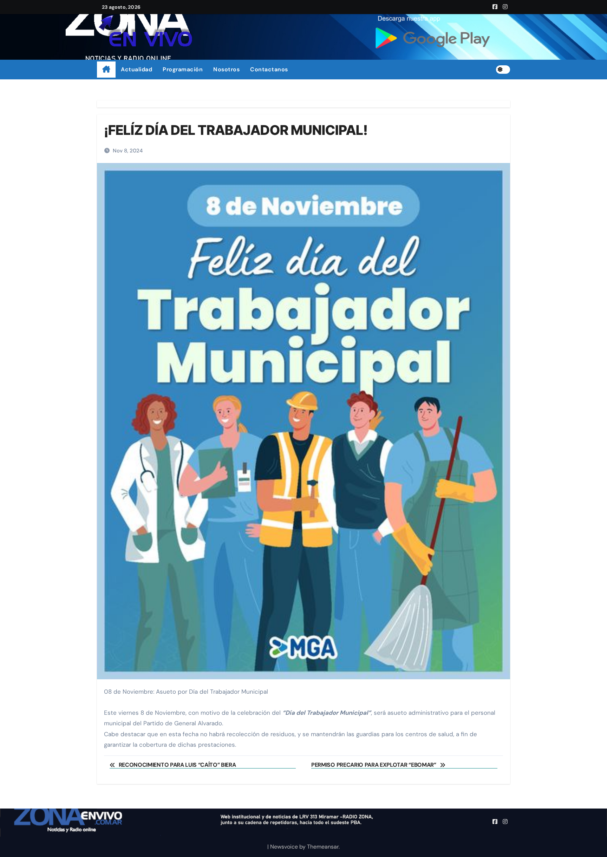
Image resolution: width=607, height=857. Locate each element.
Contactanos (269, 69)
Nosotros (226, 69)
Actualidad (136, 69)
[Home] (106, 69)
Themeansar (323, 846)
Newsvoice (284, 846)
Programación (183, 69)
